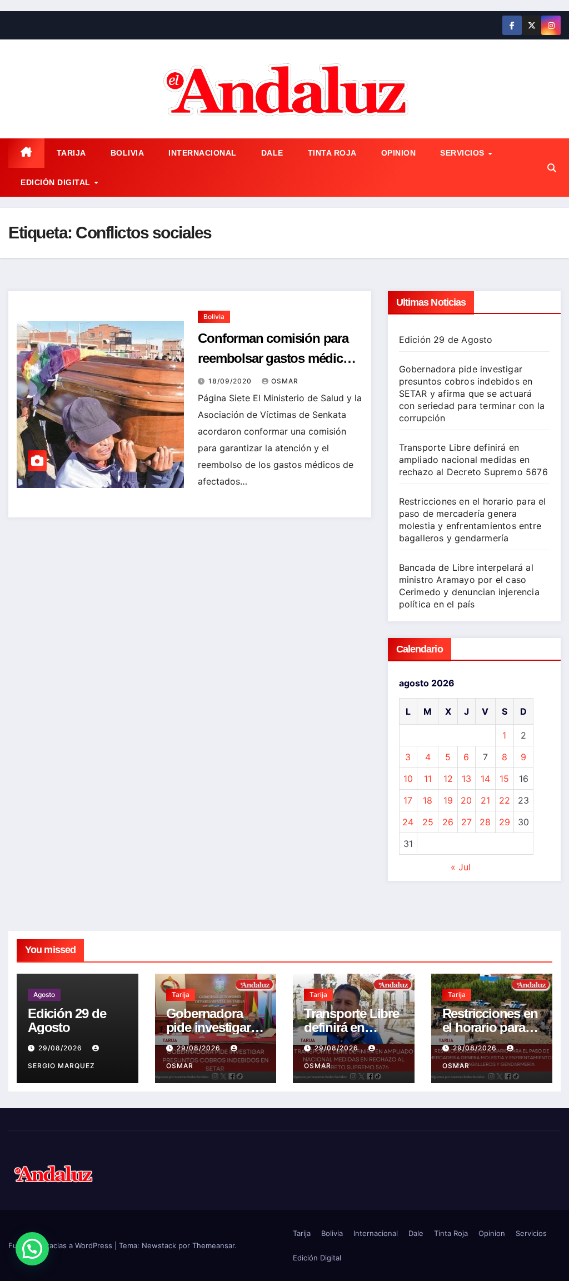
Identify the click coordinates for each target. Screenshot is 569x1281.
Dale (272, 152)
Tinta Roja (332, 152)
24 (407, 822)
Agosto (44, 994)
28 (485, 822)
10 (408, 778)
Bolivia (127, 152)
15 (504, 778)
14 (485, 778)
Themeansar (213, 1245)
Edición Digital (57, 182)
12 (448, 778)
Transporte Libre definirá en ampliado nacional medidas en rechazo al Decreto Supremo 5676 (473, 459)
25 (427, 822)
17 (407, 800)
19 (448, 800)
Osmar (284, 381)
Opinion (398, 152)
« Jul (461, 867)
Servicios (463, 152)
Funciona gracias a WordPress (61, 1245)
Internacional (202, 152)
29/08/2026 (61, 1048)
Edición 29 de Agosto (446, 339)
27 (466, 822)
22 (504, 800)
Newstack (159, 1245)
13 (466, 778)
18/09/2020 (231, 381)
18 (427, 800)
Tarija (71, 152)
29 (504, 822)
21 (485, 800)
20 (466, 800)
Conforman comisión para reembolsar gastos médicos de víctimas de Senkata (277, 358)
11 (428, 778)
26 (447, 822)
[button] (551, 167)
